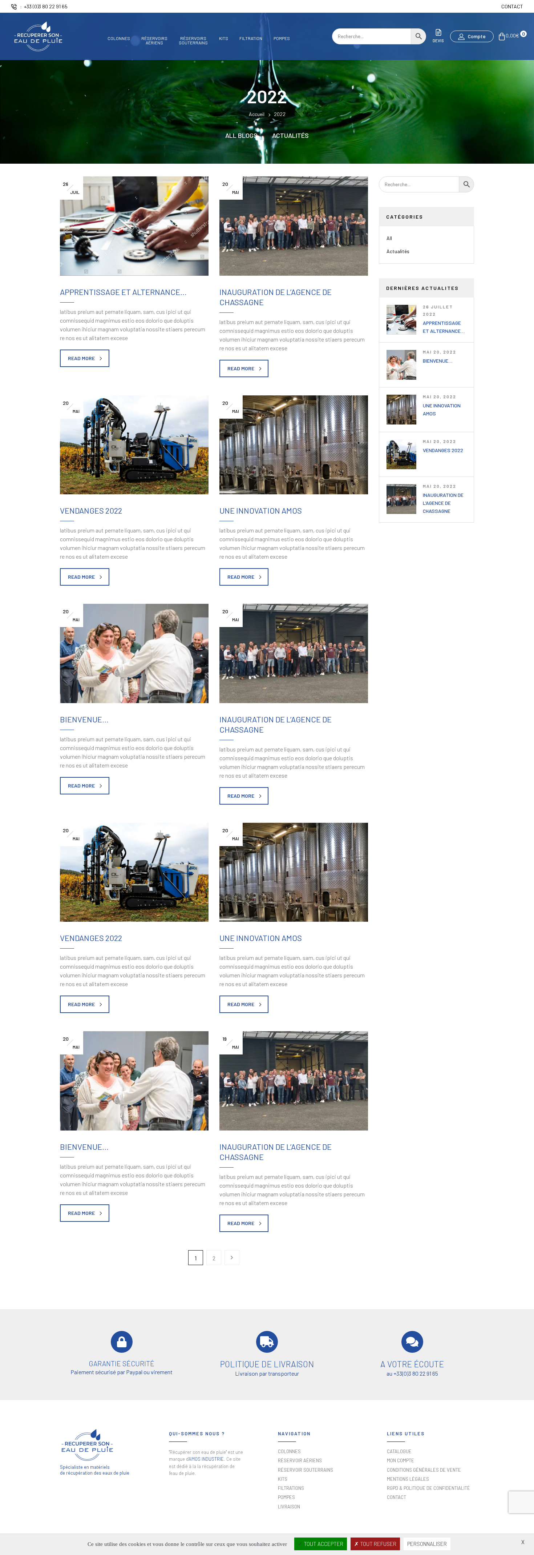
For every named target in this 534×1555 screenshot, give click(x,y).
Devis (438, 40)
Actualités (290, 135)
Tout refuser (377, 1543)
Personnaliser (427, 1543)
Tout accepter (323, 1543)
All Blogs (241, 135)
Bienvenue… (437, 361)
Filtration (250, 38)
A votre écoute (412, 1364)
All (389, 238)
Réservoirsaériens (154, 40)
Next (231, 1257)
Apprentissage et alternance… (123, 291)
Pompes (282, 38)
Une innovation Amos (260, 510)
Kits (223, 38)
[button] (472, 36)
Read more (81, 358)
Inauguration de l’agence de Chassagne (443, 503)
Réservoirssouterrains (193, 40)
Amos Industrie (206, 1459)
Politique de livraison (267, 1364)
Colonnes (119, 38)
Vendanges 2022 (443, 450)
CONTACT (512, 6)
